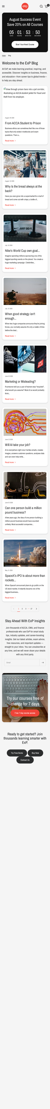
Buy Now (35, 752)
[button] (25, 44)
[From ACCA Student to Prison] (25, 100)
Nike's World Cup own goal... (22, 250)
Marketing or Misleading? (20, 381)
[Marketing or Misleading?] (25, 359)
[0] (46, 6)
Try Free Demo (17, 752)
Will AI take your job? (17, 444)
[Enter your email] (42, 662)
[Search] (41, 6)
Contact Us (25, 759)
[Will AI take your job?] (25, 422)
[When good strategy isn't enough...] (25, 291)
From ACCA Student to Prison (23, 123)
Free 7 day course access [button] (25, 712)
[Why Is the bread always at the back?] (25, 163)
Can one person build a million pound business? (23, 510)
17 (31, 609)
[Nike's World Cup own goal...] (25, 228)
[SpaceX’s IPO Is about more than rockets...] (25, 553)
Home (4, 55)
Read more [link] (9, 141)
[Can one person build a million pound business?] (25, 485)
